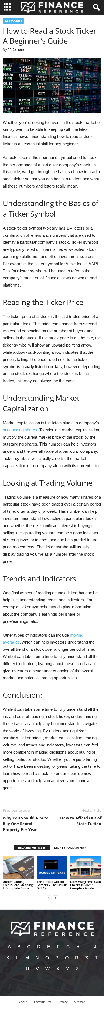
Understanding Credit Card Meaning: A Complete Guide (18, 884)
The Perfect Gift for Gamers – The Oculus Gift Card (52, 884)
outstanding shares (20, 430)
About (23, 1002)
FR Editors (15, 49)
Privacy (62, 1002)
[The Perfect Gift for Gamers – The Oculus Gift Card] (52, 867)
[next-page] (55, 897)
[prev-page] (49, 897)
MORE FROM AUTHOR (70, 847)
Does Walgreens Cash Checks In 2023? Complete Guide (85, 884)
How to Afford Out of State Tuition (80, 820)
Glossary (13, 21)
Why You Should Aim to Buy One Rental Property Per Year (26, 823)
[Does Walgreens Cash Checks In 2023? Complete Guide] (85, 867)
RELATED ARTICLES (32, 847)
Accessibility (42, 1002)
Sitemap (80, 1002)
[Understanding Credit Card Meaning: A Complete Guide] (18, 867)
